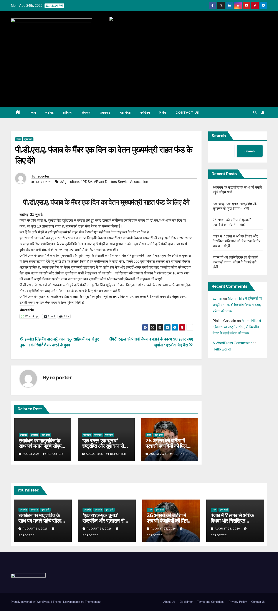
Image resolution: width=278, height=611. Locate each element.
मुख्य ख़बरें (28, 139)
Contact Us (187, 113)
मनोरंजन (145, 113)
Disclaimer (186, 601)
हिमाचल (86, 113)
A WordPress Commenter (232, 343)
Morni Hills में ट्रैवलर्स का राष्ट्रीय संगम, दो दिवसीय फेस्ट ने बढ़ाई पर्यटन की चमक (237, 305)
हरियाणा (67, 113)
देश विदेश (125, 113)
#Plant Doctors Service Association (121, 182)
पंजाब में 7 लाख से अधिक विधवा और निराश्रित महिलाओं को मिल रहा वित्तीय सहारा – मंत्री (237, 241)
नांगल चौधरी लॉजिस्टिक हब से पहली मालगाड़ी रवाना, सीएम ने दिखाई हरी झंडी (235, 262)
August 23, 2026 (36, 528)
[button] (255, 112)
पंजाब (33, 113)
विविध (162, 113)
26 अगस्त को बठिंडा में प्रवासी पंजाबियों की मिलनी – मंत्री (168, 446)
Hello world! (222, 349)
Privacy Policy (238, 601)
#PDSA (86, 182)
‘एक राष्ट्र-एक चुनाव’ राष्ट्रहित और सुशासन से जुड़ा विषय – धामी (103, 446)
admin (217, 298)
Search (219, 135)
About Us (169, 601)
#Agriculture (69, 182)
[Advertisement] (139, 68)
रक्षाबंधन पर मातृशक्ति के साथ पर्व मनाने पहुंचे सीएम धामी (40, 446)
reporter (42, 176)
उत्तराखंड (105, 113)
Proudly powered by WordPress (31, 601)
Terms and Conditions (210, 601)
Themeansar (92, 601)
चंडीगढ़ (49, 113)
